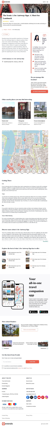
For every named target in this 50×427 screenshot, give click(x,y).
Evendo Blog (4, 383)
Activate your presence (39, 91)
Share (6, 34)
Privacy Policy (29, 368)
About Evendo (29, 381)
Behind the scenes (30, 383)
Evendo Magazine (6, 385)
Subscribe (32, 361)
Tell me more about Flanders (29, 329)
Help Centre (28, 403)
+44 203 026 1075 (30, 391)
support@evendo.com (31, 394)
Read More (45, 241)
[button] (25, 151)
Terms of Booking (6, 418)
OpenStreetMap (6, 130)
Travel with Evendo (6, 381)
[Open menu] (47, 1)
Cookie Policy (21, 368)
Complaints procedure (31, 406)
